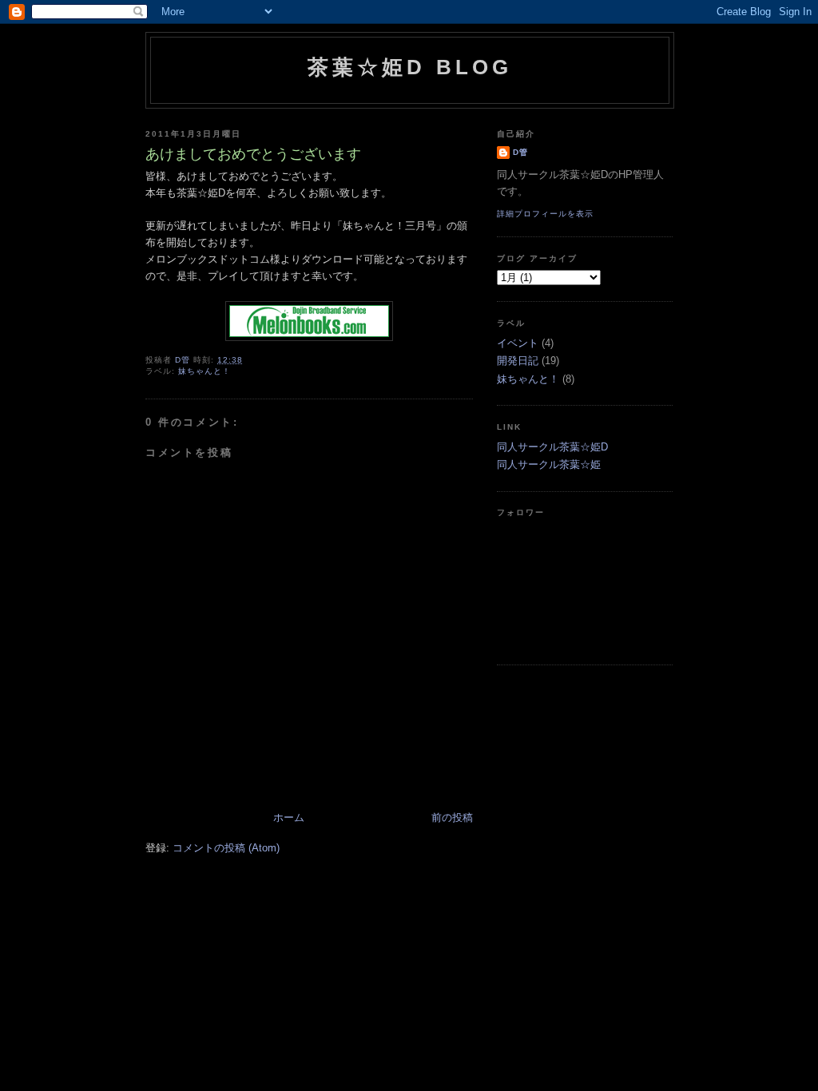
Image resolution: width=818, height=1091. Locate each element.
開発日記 (517, 361)
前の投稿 (452, 817)
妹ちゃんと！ (204, 371)
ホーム (288, 817)
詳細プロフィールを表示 (545, 213)
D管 (520, 152)
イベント (517, 343)
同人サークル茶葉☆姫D (552, 447)
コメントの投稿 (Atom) (226, 848)
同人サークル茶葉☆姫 (549, 464)
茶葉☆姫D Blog (410, 67)
